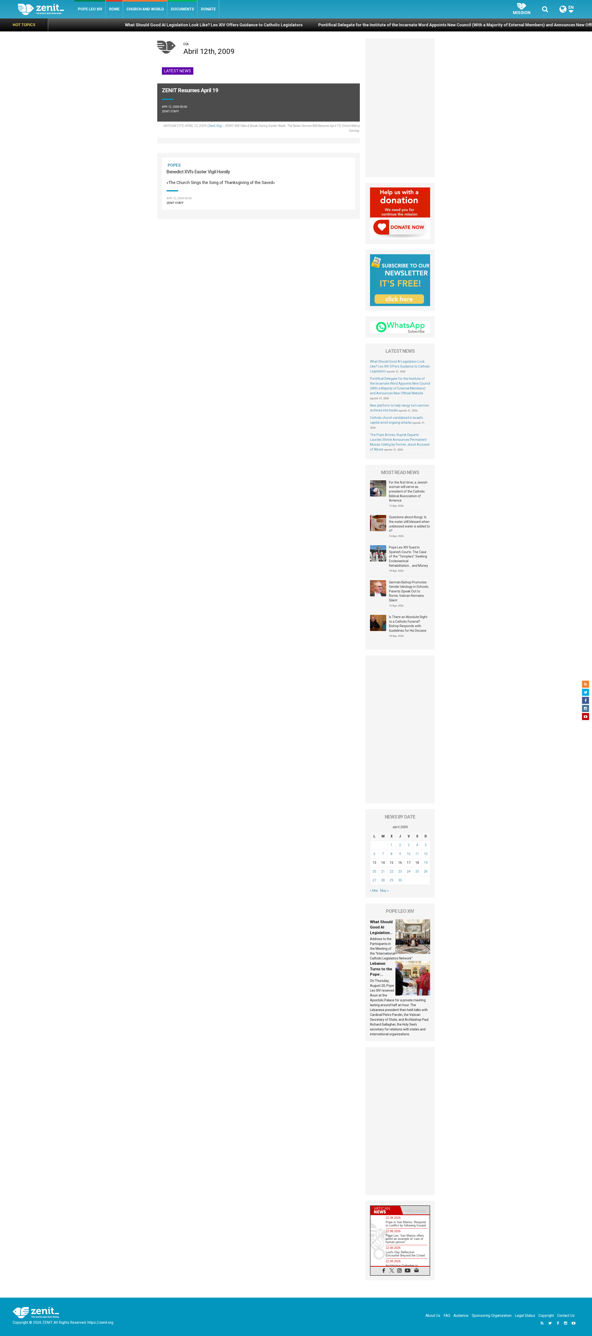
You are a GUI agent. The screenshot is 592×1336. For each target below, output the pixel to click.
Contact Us (566, 1315)
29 (391, 880)
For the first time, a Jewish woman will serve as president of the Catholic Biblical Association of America (408, 491)
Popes (174, 165)
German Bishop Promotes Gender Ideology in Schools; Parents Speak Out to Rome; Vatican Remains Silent (409, 591)
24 (408, 871)
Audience (461, 1315)
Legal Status (525, 1315)
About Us (433, 1315)
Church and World (145, 9)
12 (426, 854)
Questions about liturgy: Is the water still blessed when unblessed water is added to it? (409, 524)
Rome (114, 9)
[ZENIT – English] (46, 9)
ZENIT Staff (170, 111)
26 (426, 871)
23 (400, 871)
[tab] (385, 1210)
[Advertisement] (400, 107)
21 (383, 871)
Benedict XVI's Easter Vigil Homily (198, 172)
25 (417, 871)
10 (408, 854)
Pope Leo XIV (90, 9)
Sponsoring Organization (492, 1315)
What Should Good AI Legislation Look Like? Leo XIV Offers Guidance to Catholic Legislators (121, 24)
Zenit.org (214, 126)
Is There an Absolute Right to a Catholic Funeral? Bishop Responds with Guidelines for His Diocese (408, 623)
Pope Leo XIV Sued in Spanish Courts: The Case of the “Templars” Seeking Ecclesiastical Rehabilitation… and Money (408, 556)
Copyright (546, 1315)
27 (374, 880)
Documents (182, 9)
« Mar (374, 890)
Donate (208, 9)
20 (374, 871)
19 (426, 862)
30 (400, 880)
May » (384, 890)
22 (391, 871)
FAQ (447, 1315)
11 (417, 854)
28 (383, 880)
